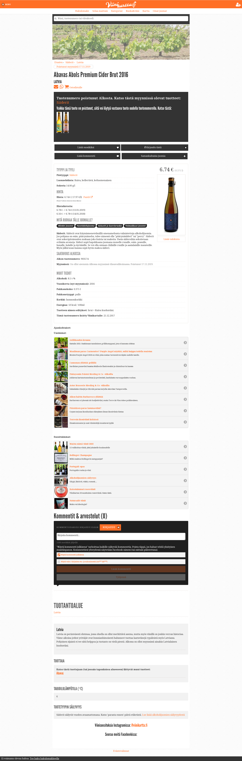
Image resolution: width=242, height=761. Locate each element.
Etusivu (58, 62)
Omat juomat (160, 11)
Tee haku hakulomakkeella (44, 758)
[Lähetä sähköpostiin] (56, 86)
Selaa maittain (100, 11)
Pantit (86, 197)
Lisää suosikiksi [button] (85, 147)
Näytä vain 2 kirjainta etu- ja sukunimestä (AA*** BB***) (84, 562)
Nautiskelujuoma (85, 226)
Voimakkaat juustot (135, 226)
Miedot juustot (65, 226)
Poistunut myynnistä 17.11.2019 (73, 66)
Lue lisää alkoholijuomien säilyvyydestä (163, 715)
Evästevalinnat (121, 751)
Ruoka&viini (132, 11)
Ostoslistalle (75, 87)
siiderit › (70, 62)
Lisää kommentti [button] (85, 156)
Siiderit (63, 102)
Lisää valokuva (171, 239)
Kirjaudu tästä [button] (153, 147)
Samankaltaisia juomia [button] (152, 156)
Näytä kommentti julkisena (72, 555)
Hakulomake (82, 11)
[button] (7, 4)
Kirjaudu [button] (108, 527)
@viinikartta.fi (139, 725)
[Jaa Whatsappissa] (61, 86)
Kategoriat (117, 11)
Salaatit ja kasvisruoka (110, 226)
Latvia (80, 62)
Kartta (146, 11)
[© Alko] (171, 204)
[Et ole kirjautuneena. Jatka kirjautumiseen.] (238, 4)
